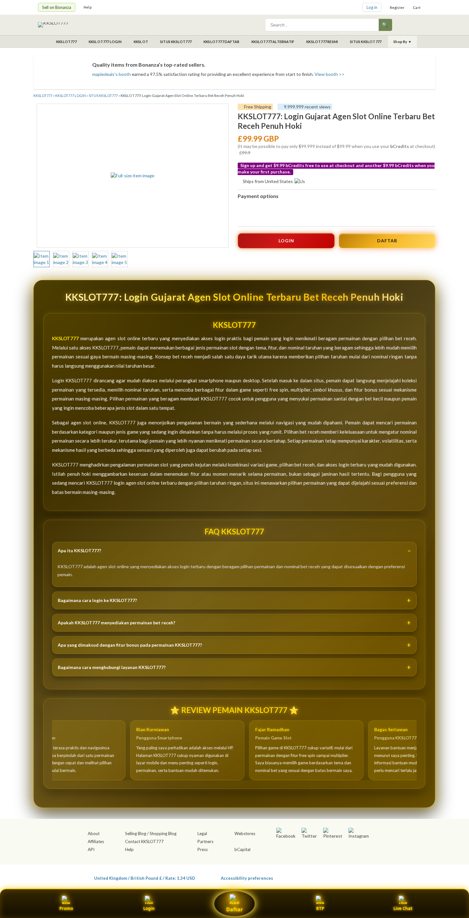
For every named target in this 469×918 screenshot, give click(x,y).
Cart (417, 7)
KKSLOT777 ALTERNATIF (272, 42)
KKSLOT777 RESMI (322, 42)
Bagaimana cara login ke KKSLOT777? (97, 600)
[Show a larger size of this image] (41, 259)
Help (88, 7)
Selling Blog (135, 833)
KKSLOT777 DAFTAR (221, 42)
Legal (202, 833)
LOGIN (286, 240)
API (91, 849)
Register (397, 7)
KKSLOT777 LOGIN (105, 42)
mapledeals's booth (111, 74)
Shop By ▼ (402, 42)
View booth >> (330, 74)
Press (202, 849)
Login (149, 908)
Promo (66, 908)
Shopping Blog (163, 833)
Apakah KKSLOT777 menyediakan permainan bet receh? (116, 622)
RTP (320, 908)
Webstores (244, 833)
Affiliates (96, 841)
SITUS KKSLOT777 (175, 42)
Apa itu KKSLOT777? (79, 550)
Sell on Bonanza (56, 7)
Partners (205, 841)
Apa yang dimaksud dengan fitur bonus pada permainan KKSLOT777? (130, 645)
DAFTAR (387, 240)
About (94, 833)
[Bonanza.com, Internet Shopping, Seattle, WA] (338, 877)
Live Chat (403, 908)
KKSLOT (141, 42)
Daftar (234, 909)
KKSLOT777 (66, 42)
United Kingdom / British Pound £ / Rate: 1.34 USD (144, 878)
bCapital (242, 849)
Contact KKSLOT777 (144, 841)
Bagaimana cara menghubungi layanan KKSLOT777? (112, 667)
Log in (372, 7)
